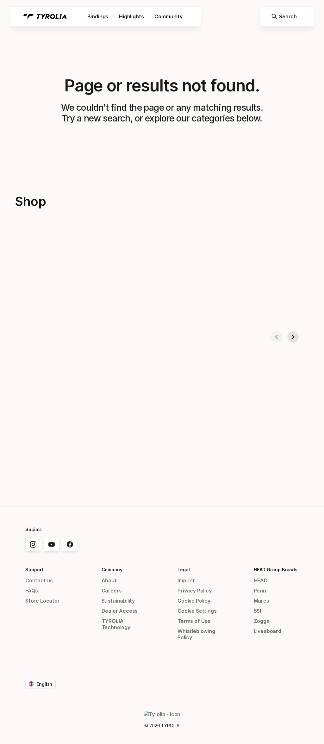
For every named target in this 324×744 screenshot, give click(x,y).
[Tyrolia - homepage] (45, 16)
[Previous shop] (276, 337)
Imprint (186, 580)
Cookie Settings (197, 611)
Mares (261, 601)
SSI (257, 611)
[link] (33, 544)
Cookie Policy (194, 601)
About (109, 580)
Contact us (39, 580)
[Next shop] (293, 337)
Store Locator (42, 601)
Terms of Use (194, 621)
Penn (260, 590)
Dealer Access (120, 611)
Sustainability (118, 601)
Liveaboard (267, 631)
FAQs (31, 590)
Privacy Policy (195, 590)
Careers (112, 590)
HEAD (261, 580)
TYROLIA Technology (116, 624)
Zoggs (261, 621)
